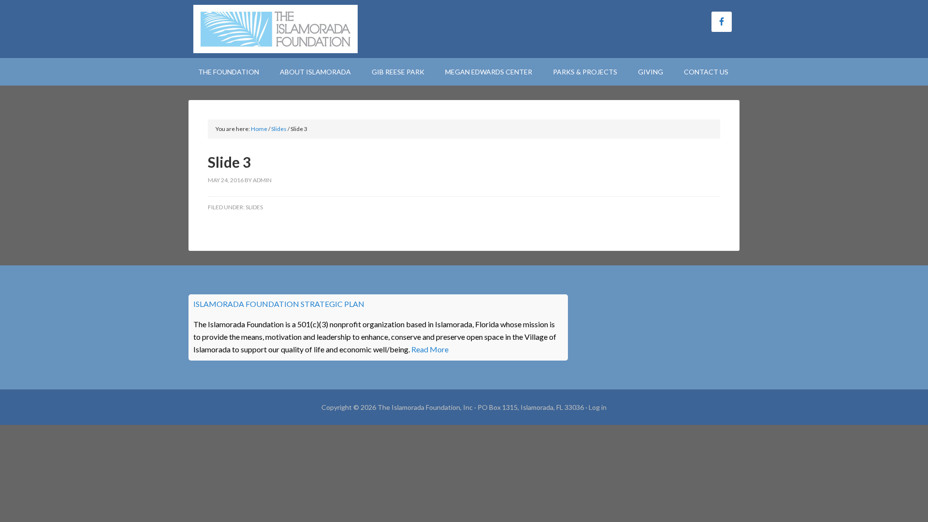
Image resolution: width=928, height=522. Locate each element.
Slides (254, 207)
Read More (430, 349)
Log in (598, 407)
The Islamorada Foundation (275, 29)
